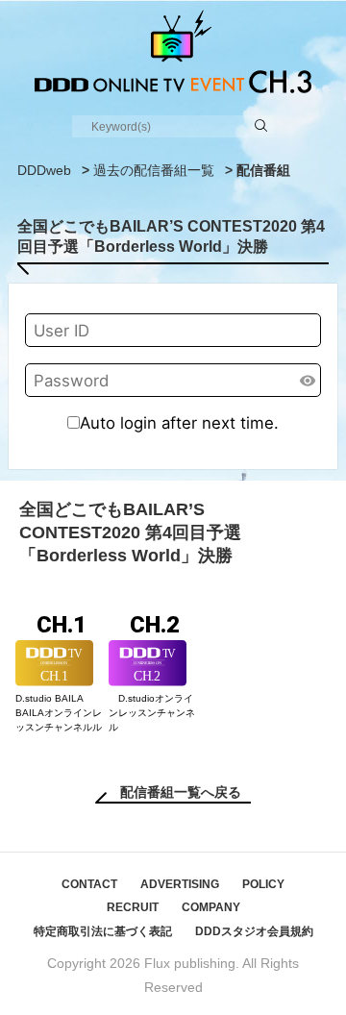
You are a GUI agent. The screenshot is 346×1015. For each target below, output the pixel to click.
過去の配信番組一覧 (153, 170)
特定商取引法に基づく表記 (103, 931)
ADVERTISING (179, 884)
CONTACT (89, 884)
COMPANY (211, 907)
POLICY (263, 884)
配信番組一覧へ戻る (180, 792)
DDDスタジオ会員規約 (254, 931)
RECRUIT (133, 907)
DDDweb (44, 170)
